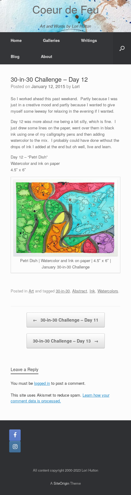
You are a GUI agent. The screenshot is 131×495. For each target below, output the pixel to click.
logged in (42, 383)
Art (31, 291)
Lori (76, 86)
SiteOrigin (61, 483)
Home (16, 40)
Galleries (51, 40)
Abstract (79, 291)
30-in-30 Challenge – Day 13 (65, 341)
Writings (89, 40)
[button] (122, 48)
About (46, 56)
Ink (92, 291)
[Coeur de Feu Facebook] (15, 435)
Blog (15, 56)
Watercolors (107, 291)
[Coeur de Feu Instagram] (15, 446)
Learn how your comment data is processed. (60, 398)
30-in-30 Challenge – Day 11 (65, 320)
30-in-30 (63, 291)
